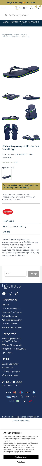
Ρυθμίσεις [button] (21, 462)
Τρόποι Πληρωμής (10, 316)
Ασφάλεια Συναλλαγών (12, 320)
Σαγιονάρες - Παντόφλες (20, 37)
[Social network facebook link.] (4, 293)
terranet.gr (34, 417)
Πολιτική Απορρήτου (11, 308)
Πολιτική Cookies (9, 323)
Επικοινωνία (7, 367)
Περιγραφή (8, 221)
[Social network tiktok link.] (17, 293)
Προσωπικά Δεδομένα (12, 312)
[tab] (21, 221)
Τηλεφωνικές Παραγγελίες (14, 349)
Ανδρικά (16, 35)
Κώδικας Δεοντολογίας (12, 327)
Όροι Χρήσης (7, 352)
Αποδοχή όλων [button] (21, 457)
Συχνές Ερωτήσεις (10, 364)
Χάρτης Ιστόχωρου (10, 375)
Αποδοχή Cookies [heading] (13, 433)
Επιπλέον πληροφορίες (14, 226)
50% (10, 158)
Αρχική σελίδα (7, 35)
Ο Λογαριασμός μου (11, 371)
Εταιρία (6, 231)
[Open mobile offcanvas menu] (3, 8)
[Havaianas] (7, 212)
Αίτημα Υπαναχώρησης (21, 420)
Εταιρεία (5, 305)
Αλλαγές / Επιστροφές (12, 345)
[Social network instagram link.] (10, 293)
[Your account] (31, 7)
